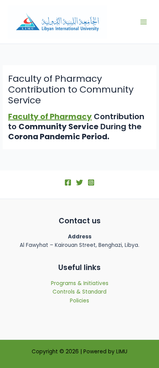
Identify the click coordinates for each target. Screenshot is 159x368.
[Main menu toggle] (144, 22)
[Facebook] (67, 182)
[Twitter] (79, 182)
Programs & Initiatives (79, 283)
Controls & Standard (79, 291)
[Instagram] (91, 182)
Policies (79, 300)
